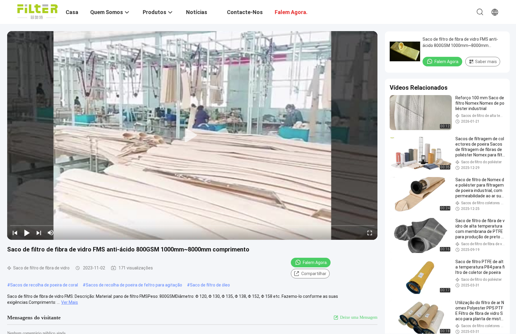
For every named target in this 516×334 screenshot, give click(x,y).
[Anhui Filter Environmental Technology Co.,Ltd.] (37, 11)
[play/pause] (27, 232)
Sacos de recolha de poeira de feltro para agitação (134, 285)
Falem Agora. (315, 262)
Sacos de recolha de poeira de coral (44, 285)
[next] (39, 232)
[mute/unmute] (51, 232)
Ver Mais (69, 302)
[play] (192, 135)
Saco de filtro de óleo (210, 285)
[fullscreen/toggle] (370, 232)
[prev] (15, 232)
